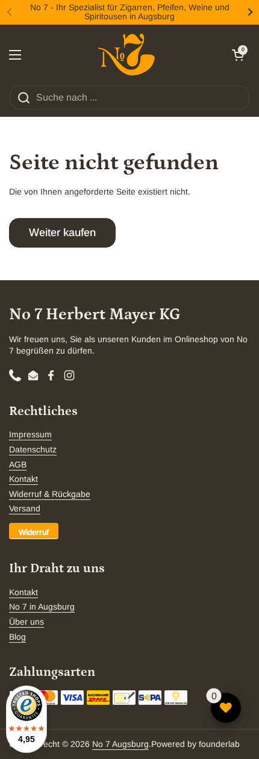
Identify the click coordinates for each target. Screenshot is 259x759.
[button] (238, 55)
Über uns (26, 621)
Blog (17, 637)
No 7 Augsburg (120, 744)
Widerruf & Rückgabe (49, 494)
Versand (24, 508)
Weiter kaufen (62, 232)
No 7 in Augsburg (42, 606)
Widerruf (34, 532)
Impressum (30, 434)
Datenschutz (33, 449)
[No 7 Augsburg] (126, 55)
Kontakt (23, 479)
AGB (18, 464)
